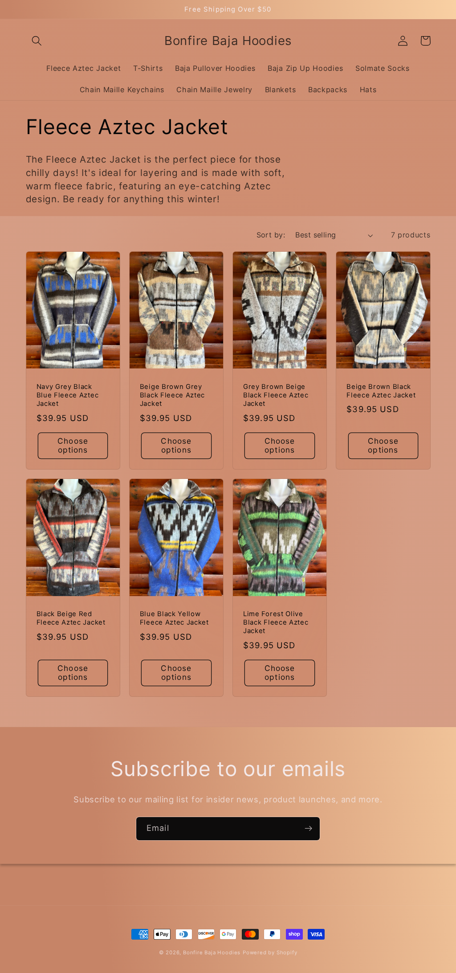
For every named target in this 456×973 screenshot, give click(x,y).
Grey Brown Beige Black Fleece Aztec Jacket (275, 395)
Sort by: (270, 234)
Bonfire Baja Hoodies (211, 952)
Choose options (72, 445)
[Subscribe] (308, 829)
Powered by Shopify (270, 952)
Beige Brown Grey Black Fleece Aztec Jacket (172, 395)
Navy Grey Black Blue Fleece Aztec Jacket (68, 395)
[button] (37, 40)
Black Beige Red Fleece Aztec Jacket (71, 618)
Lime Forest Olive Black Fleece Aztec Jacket (275, 622)
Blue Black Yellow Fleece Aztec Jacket (174, 618)
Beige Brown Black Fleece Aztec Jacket (380, 391)
